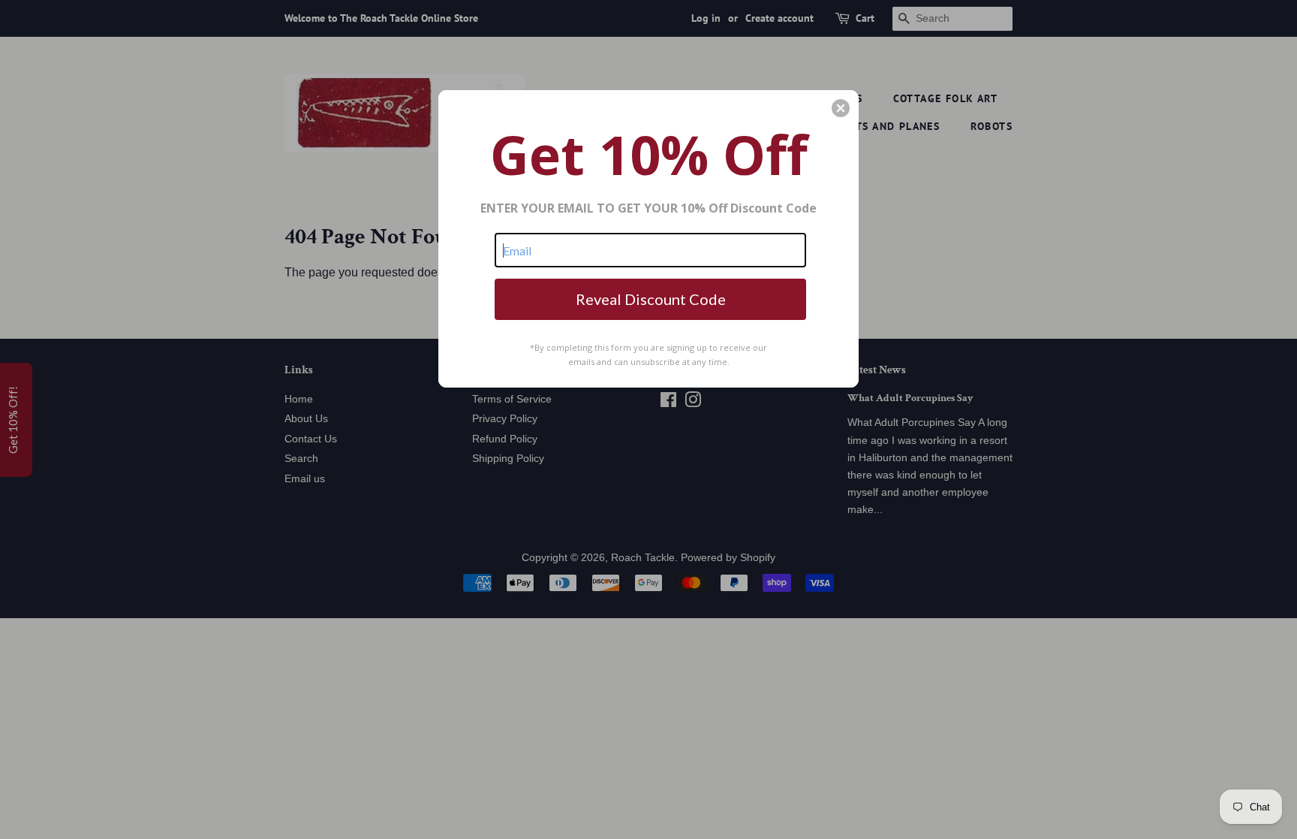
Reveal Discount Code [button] (651, 299)
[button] (841, 108)
